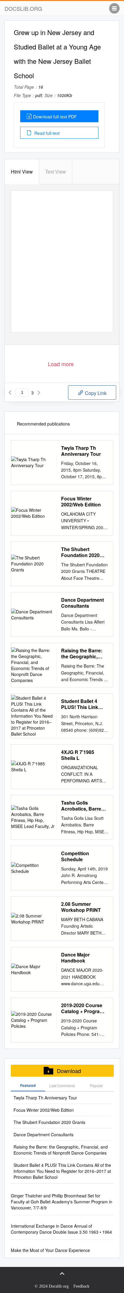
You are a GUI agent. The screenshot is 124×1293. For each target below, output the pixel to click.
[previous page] (9, 392)
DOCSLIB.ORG (23, 8)
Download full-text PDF (55, 117)
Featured (28, 1085)
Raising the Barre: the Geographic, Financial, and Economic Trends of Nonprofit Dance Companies (84, 654)
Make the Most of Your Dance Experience (50, 1250)
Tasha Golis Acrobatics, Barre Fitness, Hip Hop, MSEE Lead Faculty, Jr (84, 806)
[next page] (38, 392)
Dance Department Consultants (82, 603)
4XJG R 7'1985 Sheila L (77, 755)
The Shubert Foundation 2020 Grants (80, 552)
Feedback (81, 1286)
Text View (55, 171)
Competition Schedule (75, 856)
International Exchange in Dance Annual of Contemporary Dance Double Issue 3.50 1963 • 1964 (61, 1229)
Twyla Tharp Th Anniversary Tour (81, 451)
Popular (96, 1085)
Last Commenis (62, 1085)
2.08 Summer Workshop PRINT (81, 907)
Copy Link (95, 393)
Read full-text (46, 133)
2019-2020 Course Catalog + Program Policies (82, 1008)
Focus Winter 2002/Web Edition (81, 502)
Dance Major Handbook (75, 958)
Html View (22, 171)
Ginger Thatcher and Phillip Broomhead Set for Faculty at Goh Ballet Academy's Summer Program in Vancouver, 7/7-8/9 (61, 1202)
